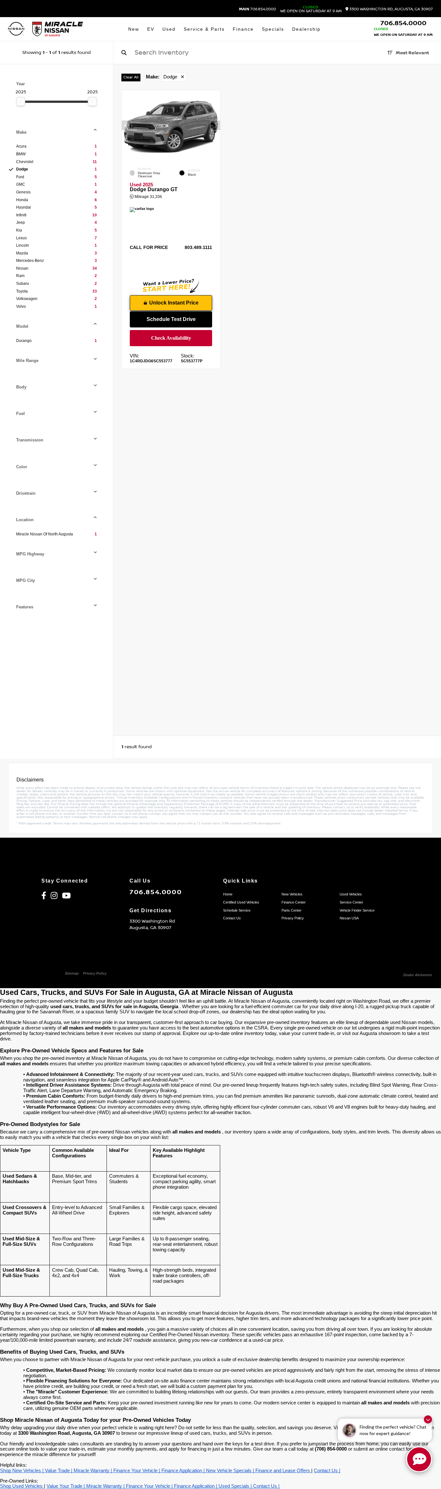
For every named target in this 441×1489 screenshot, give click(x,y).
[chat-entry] (419, 1459)
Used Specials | (236, 1486)
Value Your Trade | (66, 1486)
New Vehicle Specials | (230, 1470)
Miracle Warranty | (93, 1470)
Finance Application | (183, 1470)
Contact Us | (327, 1470)
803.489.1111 (198, 247)
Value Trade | (59, 1470)
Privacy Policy (95, 973)
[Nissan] (16, 29)
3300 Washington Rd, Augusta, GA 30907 (390, 9)
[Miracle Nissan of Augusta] (57, 29)
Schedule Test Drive (171, 319)
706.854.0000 (257, 9)
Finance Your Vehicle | (137, 1470)
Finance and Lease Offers (283, 1470)
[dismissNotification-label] (428, 1419)
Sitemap (72, 973)
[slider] (20, 101)
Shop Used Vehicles (22, 1486)
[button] (215, 125)
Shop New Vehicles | (22, 1470)
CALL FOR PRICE (149, 247)
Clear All (130, 77)
